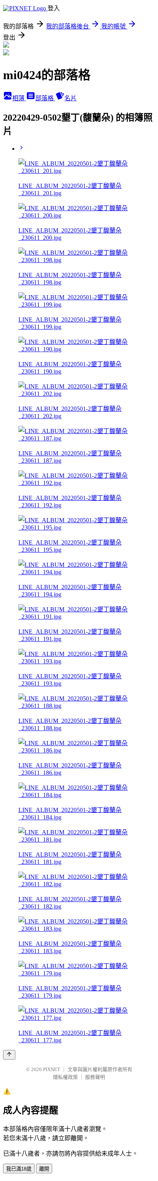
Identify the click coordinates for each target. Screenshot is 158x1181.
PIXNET (51, 1069)
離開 (44, 1169)
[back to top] (9, 1055)
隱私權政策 (65, 1077)
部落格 (45, 98)
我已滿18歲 (18, 1169)
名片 (70, 98)
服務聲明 (95, 1077)
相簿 (19, 98)
